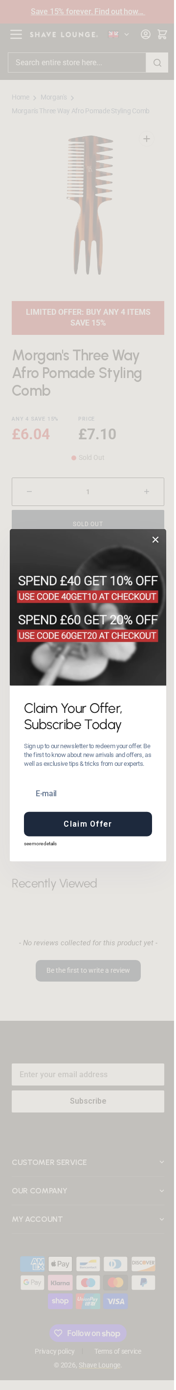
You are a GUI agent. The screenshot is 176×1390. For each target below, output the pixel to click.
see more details (37, 843)
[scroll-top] (148, 1369)
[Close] (152, 539)
